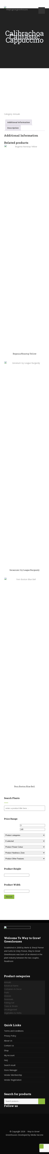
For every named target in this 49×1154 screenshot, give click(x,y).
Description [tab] (13, 128)
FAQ (6, 1060)
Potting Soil (9, 1002)
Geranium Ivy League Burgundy (24, 570)
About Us (8, 1040)
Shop (6, 1050)
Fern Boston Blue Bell (24, 786)
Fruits (6, 992)
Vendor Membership (13, 1075)
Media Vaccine (36, 1135)
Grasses (7, 996)
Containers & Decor (13, 989)
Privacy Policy (10, 1035)
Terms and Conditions (14, 1031)
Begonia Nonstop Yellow (24, 353)
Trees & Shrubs (11, 1006)
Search (9, 897)
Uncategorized (10, 1009)
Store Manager (10, 1070)
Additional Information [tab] (18, 122)
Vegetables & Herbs (13, 1013)
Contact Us (9, 1045)
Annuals (16, 114)
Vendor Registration (13, 1080)
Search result (10, 1065)
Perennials (8, 999)
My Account (9, 1055)
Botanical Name (11, 985)
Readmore (8, 961)
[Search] (41, 1101)
